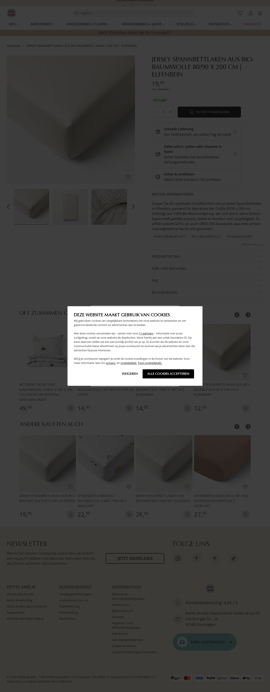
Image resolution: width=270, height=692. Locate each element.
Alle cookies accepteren (168, 374)
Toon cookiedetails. (150, 363)
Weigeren (130, 374)
